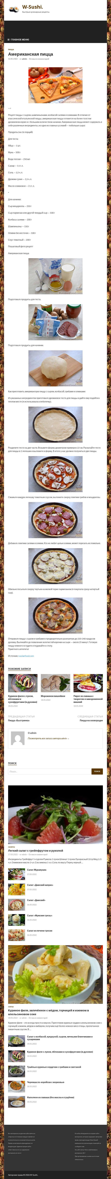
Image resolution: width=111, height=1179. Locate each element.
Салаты (11, 847)
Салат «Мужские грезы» (39, 915)
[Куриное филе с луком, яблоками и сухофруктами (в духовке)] (22, 693)
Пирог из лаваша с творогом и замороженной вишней (88, 699)
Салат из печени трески (39, 930)
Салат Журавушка (36, 869)
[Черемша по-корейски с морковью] (16, 1091)
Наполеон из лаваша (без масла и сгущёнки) (50, 1097)
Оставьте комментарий (39, 59)
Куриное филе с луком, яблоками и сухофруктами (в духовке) (60, 1051)
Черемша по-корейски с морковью (45, 1082)
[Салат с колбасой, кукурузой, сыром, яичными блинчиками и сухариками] (16, 1046)
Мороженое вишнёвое (53, 696)
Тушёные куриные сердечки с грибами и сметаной (54, 1067)
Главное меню (20, 39)
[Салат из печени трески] (16, 940)
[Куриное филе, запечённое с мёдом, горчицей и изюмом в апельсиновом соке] (55, 1004)
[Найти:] (55, 771)
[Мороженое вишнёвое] (55, 693)
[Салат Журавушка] (16, 879)
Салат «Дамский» (36, 900)
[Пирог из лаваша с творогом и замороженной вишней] (88, 693)
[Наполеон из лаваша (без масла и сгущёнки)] (16, 1106)
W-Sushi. (32, 7)
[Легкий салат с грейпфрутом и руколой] (55, 844)
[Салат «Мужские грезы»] (16, 925)
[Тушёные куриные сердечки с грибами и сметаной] (16, 1076)
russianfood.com (26, 656)
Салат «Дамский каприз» (40, 885)
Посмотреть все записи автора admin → (48, 738)
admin (24, 59)
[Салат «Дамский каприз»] (16, 894)
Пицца (11, 49)
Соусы (11, 1007)
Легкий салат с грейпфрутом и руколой (35, 850)
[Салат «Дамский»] (16, 909)
